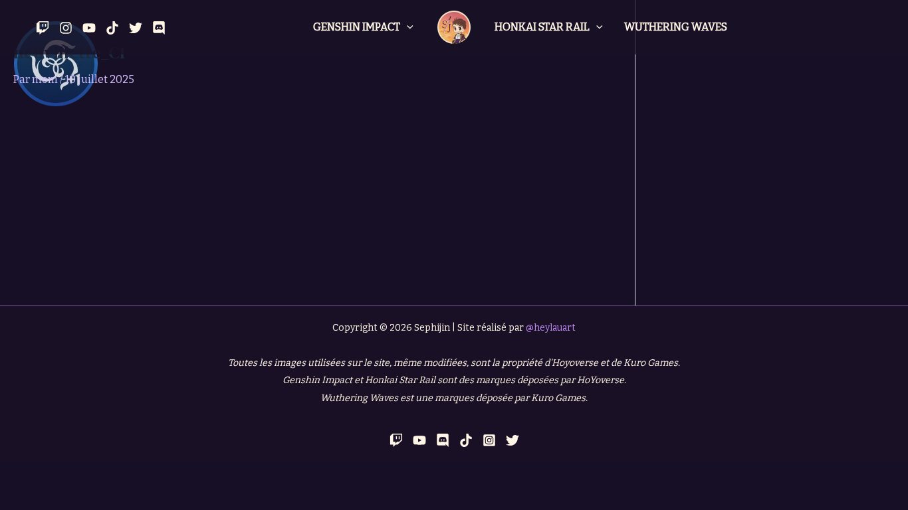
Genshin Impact (356, 27)
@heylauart (551, 327)
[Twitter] (135, 28)
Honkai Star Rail (542, 27)
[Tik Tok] (112, 28)
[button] (406, 27)
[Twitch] (42, 28)
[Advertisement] (317, 206)
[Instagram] (65, 28)
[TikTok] (466, 440)
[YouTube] (89, 28)
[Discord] (159, 28)
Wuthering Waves (675, 27)
